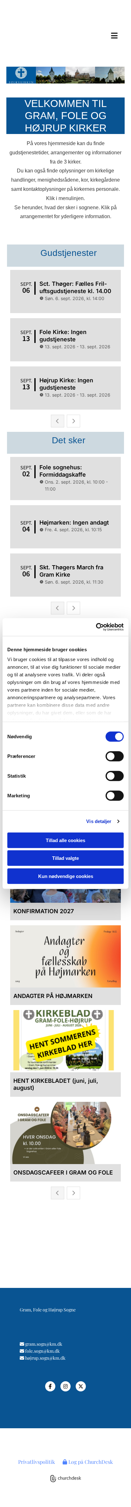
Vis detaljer (98, 821)
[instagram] (65, 1386)
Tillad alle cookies (65, 840)
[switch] (115, 756)
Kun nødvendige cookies (65, 876)
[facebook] (50, 1386)
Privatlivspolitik (36, 1461)
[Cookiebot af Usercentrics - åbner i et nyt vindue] (96, 627)
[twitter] (81, 1386)
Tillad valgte (65, 858)
